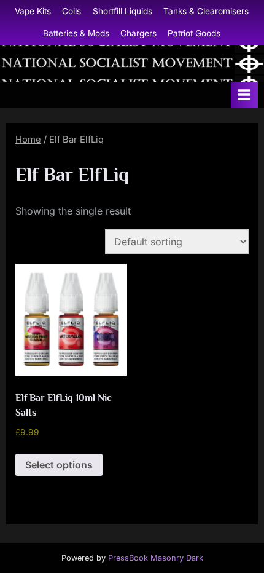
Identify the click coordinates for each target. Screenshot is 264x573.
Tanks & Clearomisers (206, 11)
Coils (71, 11)
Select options (59, 465)
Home (28, 139)
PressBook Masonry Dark (155, 558)
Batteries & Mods (76, 33)
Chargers (138, 33)
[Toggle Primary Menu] (244, 95)
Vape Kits (33, 11)
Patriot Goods (194, 33)
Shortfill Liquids (122, 11)
